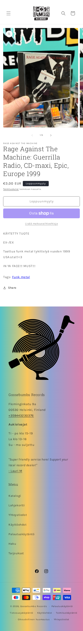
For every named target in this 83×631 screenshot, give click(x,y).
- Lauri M (15, 471)
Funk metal (21, 277)
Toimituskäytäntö (66, 612)
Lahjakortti (17, 505)
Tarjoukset (16, 553)
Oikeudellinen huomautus (34, 619)
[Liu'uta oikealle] (51, 135)
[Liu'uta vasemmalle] (32, 135)
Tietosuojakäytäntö (21, 612)
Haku (12, 544)
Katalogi (15, 496)
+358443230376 (21, 415)
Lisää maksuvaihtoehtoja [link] (41, 223)
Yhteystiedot (18, 515)
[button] (8, 13)
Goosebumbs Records (33, 606)
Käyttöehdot (18, 524)
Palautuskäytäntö (22, 534)
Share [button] (12, 288)
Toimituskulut (11, 189)
